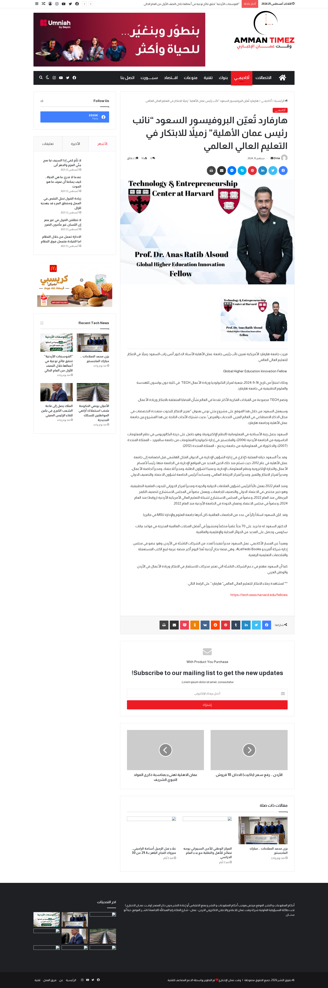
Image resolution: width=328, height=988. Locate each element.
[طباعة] (211, 170)
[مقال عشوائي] (43, 4)
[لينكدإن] (262, 170)
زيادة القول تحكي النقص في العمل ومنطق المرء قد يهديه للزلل (61, 203)
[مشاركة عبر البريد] (221, 170)
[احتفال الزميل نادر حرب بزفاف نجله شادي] (103, 919)
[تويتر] (70, 4)
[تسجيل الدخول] (50, 4)
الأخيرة (75, 144)
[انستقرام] (57, 4)
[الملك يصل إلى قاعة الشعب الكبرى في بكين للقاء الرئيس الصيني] (56, 392)
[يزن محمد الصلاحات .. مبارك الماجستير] (263, 830)
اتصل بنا (127, 77)
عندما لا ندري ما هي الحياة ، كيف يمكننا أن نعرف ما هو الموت (63, 181)
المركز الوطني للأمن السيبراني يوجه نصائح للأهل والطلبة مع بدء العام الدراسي (207, 853)
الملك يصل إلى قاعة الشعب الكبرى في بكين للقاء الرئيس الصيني (57, 410)
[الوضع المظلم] (47, 77)
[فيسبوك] (77, 4)
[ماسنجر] (231, 170)
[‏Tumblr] (235, 625)
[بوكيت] (184, 625)
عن (61, 980)
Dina (277, 158)
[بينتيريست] (252, 170)
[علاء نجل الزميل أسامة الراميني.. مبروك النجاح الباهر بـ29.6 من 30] (151, 830)
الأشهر (102, 144)
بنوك (223, 77)
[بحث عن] (40, 77)
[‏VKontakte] (205, 625)
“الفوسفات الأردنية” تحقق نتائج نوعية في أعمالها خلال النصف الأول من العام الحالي (191, 4)
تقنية (208, 77)
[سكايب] (242, 170)
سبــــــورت (149, 77)
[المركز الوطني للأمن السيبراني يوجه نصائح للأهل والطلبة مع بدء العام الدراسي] (207, 830)
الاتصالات (263, 77)
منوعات (190, 77)
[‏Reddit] (215, 625)
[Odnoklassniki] (194, 625)
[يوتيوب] (63, 4)
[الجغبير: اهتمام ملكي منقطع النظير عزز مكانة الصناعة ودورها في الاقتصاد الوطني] (46, 936)
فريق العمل (49, 980)
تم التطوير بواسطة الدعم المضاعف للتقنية (191, 980)
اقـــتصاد (171, 77)
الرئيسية (279, 100)
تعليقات (48, 144)
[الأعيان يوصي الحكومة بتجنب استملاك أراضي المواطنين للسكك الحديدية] (93, 392)
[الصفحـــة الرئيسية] (282, 77)
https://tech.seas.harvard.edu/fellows (259, 595)
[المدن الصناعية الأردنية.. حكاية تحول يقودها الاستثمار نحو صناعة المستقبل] (75, 952)
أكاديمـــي (241, 77)
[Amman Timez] (264, 30)
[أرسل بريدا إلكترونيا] (272, 158)
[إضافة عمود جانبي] (36, 4)
